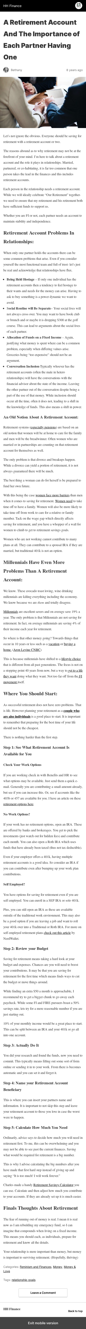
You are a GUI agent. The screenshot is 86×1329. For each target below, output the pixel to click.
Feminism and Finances (35, 1267)
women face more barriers (52, 495)
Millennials (10, 611)
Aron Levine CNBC (26, 649)
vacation (53, 644)
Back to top (75, 1311)
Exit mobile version (43, 1323)
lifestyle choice (71, 659)
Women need (63, 501)
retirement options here (18, 804)
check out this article (57, 932)
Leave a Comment (43, 1292)
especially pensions (43, 427)
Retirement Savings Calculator (53, 1185)
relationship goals (23, 1280)
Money (57, 1267)
